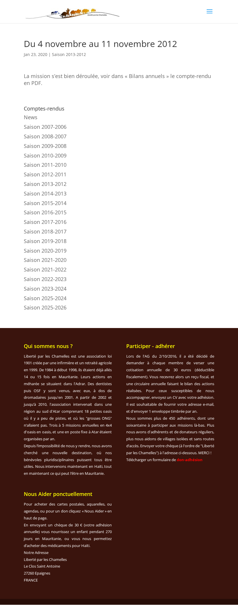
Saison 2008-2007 (45, 136)
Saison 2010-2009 (45, 155)
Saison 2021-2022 (45, 269)
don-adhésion (190, 459)
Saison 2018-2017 (45, 231)
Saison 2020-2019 (45, 250)
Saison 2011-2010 (45, 164)
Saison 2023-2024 (45, 288)
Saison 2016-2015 (45, 212)
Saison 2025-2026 (45, 307)
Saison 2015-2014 (45, 203)
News (30, 117)
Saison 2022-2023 (45, 279)
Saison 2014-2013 (45, 193)
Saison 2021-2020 (45, 259)
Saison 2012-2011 (45, 174)
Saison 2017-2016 (45, 221)
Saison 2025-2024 (45, 298)
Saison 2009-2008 (45, 145)
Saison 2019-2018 (45, 241)
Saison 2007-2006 (45, 126)
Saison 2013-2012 (69, 54)
